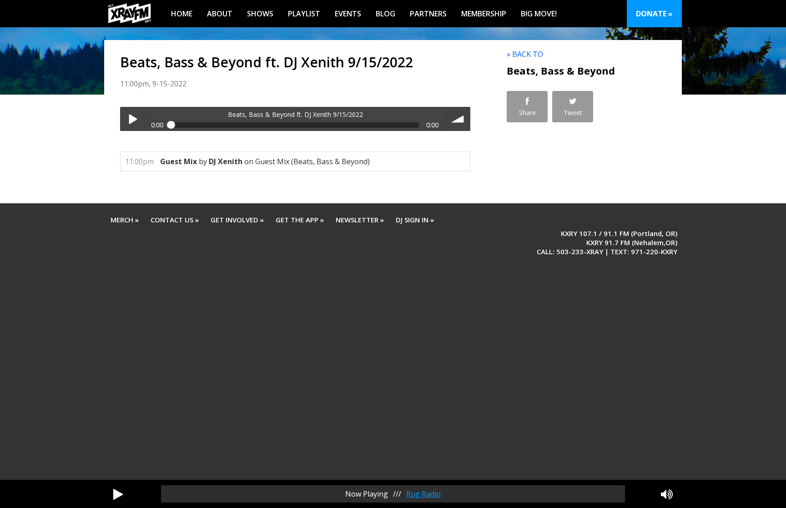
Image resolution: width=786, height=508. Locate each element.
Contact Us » (175, 219)
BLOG (385, 14)
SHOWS (260, 14)
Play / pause (132, 119)
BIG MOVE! (539, 14)
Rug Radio (423, 494)
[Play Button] (118, 494)
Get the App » (300, 219)
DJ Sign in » (415, 219)
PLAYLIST (304, 14)
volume (458, 119)
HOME (181, 14)
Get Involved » (237, 219)
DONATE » (654, 14)
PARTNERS (428, 14)
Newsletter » (360, 219)
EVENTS (348, 14)
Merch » (125, 219)
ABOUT (219, 14)
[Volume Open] (667, 494)
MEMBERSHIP (483, 14)
